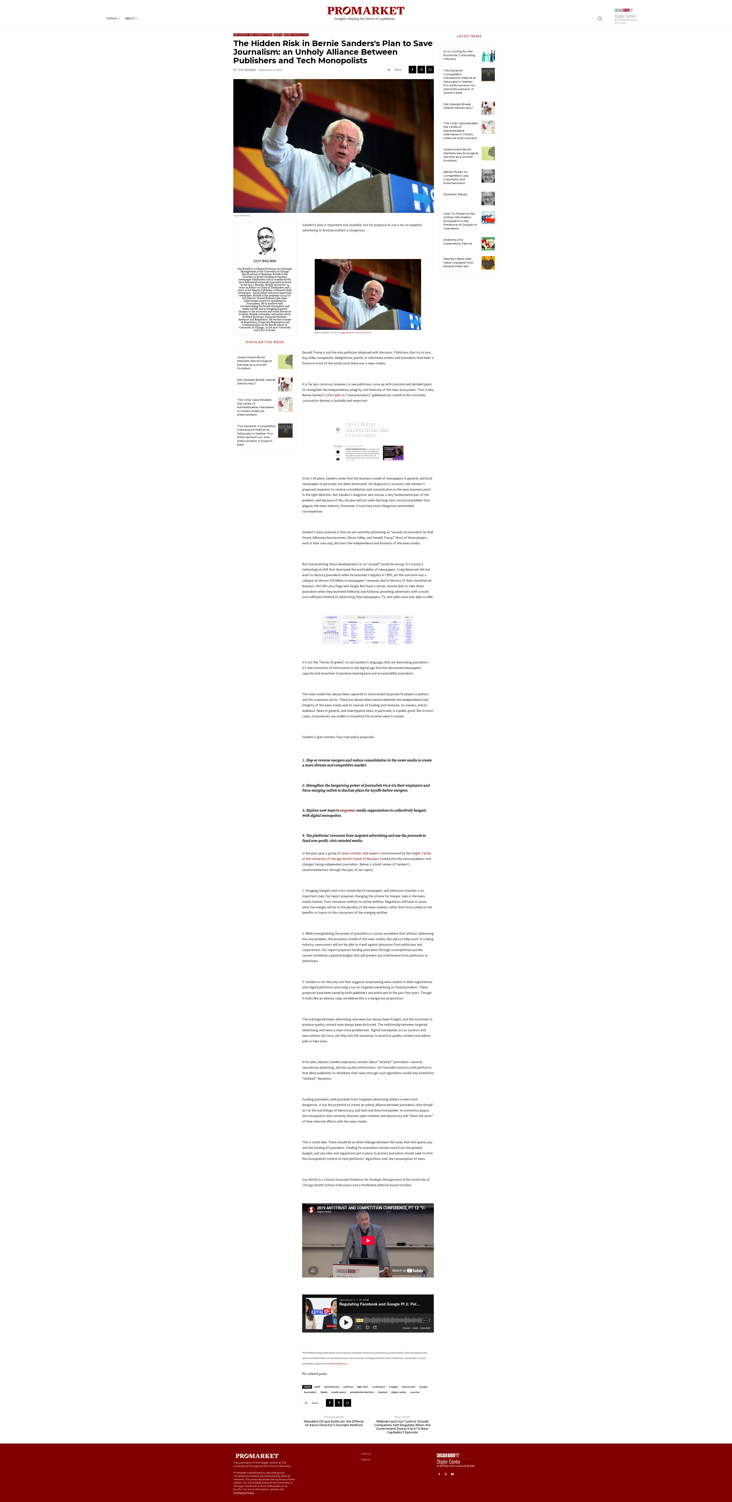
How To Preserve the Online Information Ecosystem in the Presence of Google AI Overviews (460, 221)
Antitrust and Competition (253, 35)
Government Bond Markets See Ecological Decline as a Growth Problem (254, 362)
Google (423, 1386)
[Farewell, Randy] (488, 198)
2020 (317, 1386)
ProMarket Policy (243, 1492)
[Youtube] (452, 1474)
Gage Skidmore (348, 332)
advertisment (331, 1386)
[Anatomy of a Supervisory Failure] (488, 243)
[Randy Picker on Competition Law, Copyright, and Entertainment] (488, 176)
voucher (414, 1392)
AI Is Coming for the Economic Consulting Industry (459, 55)
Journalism (310, 1392)
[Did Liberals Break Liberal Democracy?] (285, 384)
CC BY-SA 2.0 (363, 332)
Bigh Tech (362, 1386)
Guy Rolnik (247, 70)
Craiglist (393, 1386)
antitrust (348, 1386)
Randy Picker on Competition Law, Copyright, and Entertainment (456, 177)
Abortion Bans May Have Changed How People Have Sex (458, 262)
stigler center (398, 1392)
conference (378, 1386)
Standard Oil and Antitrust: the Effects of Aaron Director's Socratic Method (334, 1423)
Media (278, 35)
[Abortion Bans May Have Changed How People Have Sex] (488, 262)
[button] (599, 18)
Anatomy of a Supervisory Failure (457, 241)
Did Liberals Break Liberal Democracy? (256, 381)
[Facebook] (412, 69)
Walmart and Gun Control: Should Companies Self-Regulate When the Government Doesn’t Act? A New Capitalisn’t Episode (402, 1427)
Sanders (382, 1392)
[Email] (430, 69)
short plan (334, 395)
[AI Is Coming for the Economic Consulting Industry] (488, 55)
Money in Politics (296, 35)
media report (338, 1392)
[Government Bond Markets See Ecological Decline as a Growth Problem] (285, 362)
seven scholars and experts (360, 853)
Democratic (408, 1386)
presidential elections (362, 1392)
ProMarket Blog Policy (336, 1363)
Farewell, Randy (455, 194)
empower (347, 810)
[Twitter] (421, 69)
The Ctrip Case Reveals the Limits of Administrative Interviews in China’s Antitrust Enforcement (255, 407)
